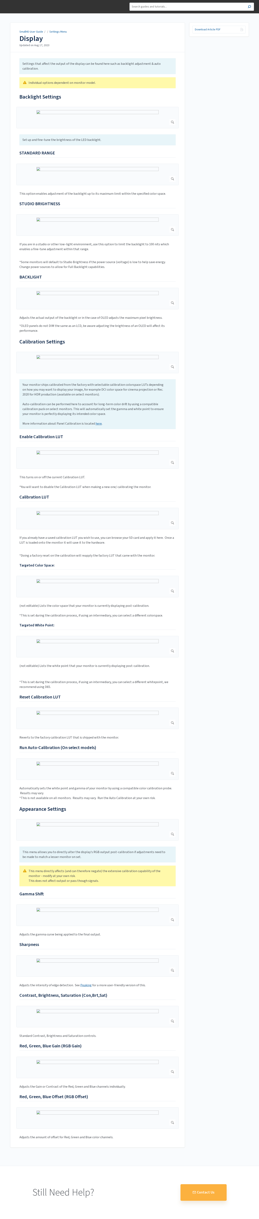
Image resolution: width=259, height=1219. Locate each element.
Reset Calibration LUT (40, 697)
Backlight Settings (40, 97)
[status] (97, 66)
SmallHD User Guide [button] (17, 2)
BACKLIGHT (30, 277)
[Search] (249, 7)
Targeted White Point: (36, 625)
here (99, 423)
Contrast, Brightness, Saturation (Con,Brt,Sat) (63, 996)
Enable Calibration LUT (41, 437)
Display (31, 39)
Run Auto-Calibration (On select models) (57, 748)
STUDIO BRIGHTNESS (39, 204)
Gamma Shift (31, 894)
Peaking (86, 985)
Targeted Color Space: (37, 565)
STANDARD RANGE (37, 153)
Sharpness (29, 945)
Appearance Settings (42, 809)
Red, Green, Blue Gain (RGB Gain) (50, 1046)
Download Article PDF (208, 30)
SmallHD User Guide (31, 32)
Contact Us (205, 1192)
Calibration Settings (42, 341)
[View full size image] (97, 117)
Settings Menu (58, 32)
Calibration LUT (34, 497)
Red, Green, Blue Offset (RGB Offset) (53, 1097)
